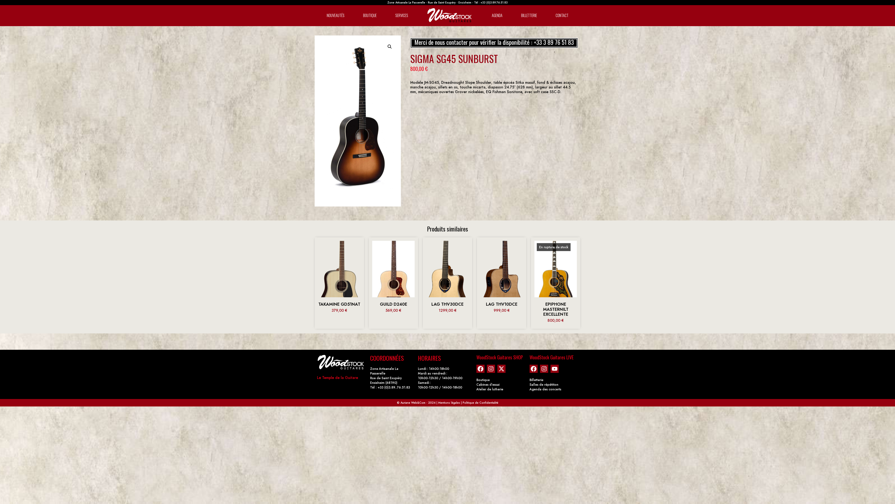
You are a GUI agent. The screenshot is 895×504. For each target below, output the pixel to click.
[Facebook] (480, 369)
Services (401, 15)
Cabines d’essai (487, 384)
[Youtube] (555, 369)
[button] (390, 46)
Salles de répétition (544, 384)
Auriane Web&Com (412, 403)
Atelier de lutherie (489, 389)
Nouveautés (335, 15)
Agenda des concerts (545, 389)
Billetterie (529, 15)
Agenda (497, 15)
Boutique (370, 15)
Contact (562, 15)
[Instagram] (491, 369)
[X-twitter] (501, 369)
